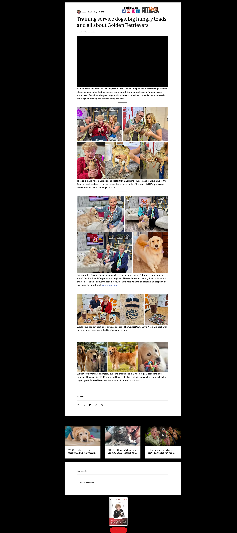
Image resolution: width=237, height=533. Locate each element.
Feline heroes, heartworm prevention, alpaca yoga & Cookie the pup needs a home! (161, 451)
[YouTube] (128, 11)
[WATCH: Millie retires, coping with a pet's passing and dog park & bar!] (82, 436)
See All (178, 421)
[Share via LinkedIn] (90, 404)
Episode (80, 396)
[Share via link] (96, 404)
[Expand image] (99, 124)
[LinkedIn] (138, 11)
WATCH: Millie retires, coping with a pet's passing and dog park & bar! (81, 451)
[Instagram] (133, 11)
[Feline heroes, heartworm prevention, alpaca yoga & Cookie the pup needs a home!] (163, 436)
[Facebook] (124, 11)
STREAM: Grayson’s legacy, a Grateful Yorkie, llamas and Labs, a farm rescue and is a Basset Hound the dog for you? (122, 451)
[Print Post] (102, 404)
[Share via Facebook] (78, 404)
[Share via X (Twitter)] (84, 404)
